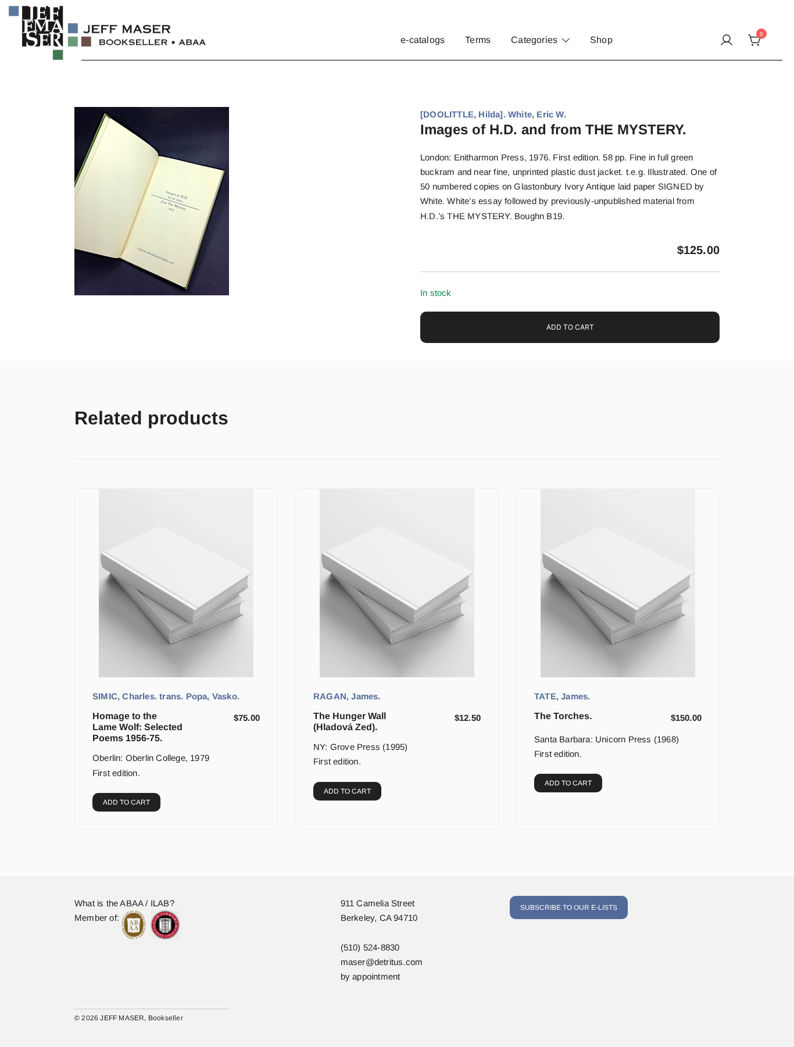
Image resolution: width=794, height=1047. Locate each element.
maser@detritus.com (382, 962)
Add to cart (570, 327)
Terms (478, 40)
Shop (601, 40)
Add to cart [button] (126, 802)
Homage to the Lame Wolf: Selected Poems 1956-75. (137, 727)
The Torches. (563, 716)
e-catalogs (422, 40)
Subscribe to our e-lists (568, 907)
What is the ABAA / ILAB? (124, 903)
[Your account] (727, 40)
